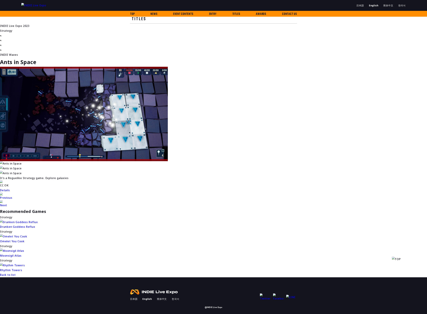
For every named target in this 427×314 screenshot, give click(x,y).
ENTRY (213, 14)
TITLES (236, 14)
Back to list (8, 275)
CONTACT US (289, 14)
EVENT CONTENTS (183, 14)
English (373, 5)
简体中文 (388, 5)
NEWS (153, 14)
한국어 (402, 5)
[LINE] (291, 297)
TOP (132, 14)
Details (5, 190)
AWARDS (261, 14)
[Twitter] (265, 297)
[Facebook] (278, 297)
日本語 (360, 5)
